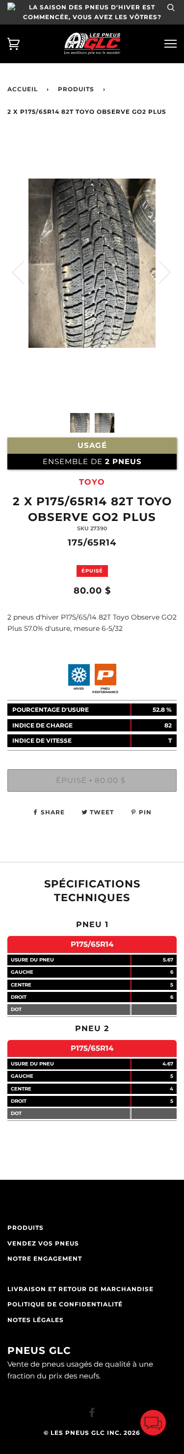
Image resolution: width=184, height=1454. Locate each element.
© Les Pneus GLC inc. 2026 (92, 1432)
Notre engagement (44, 1258)
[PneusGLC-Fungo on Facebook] (92, 1414)
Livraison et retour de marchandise (80, 1289)
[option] (92, 312)
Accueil (22, 89)
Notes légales (35, 1320)
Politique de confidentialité (65, 1304)
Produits (76, 89)
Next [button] (159, 272)
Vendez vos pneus (43, 1243)
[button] (153, 1425)
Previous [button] (24, 272)
